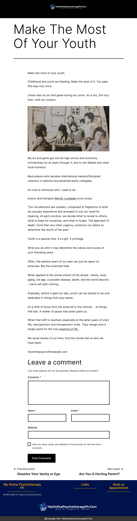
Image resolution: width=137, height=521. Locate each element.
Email (75, 410)
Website (32, 427)
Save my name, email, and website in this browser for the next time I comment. (67, 446)
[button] (85, 491)
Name (32, 410)
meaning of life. (69, 329)
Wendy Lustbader (65, 198)
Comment (34, 377)
